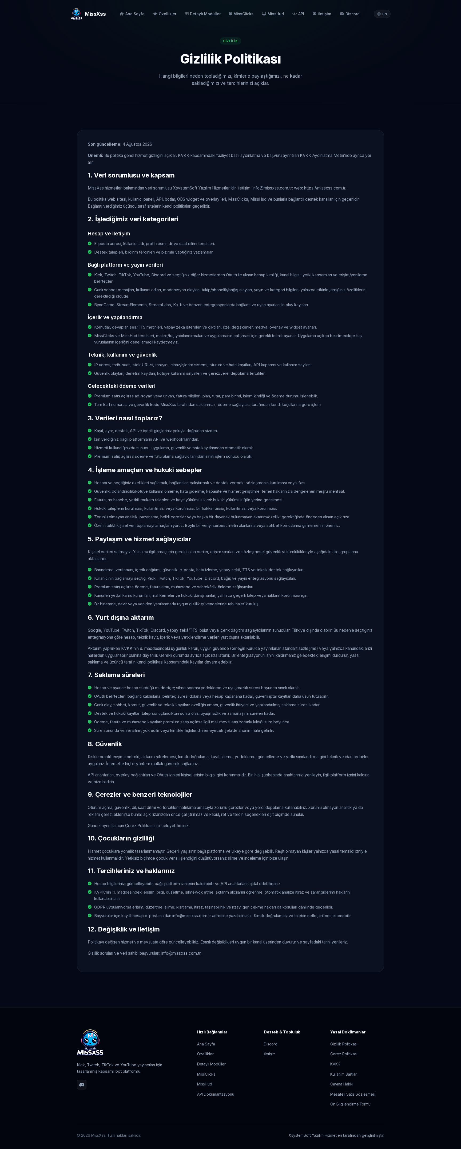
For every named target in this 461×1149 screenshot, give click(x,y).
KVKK (335, 1064)
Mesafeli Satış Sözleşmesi (353, 1094)
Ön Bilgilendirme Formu (350, 1104)
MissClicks (243, 13)
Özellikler (167, 13)
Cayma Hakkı (341, 1084)
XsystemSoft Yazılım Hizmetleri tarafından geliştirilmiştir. (336, 1135)
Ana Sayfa (135, 13)
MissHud (276, 13)
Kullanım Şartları (343, 1074)
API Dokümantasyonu (215, 1094)
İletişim (324, 13)
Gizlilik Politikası (343, 1044)
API (301, 13)
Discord (352, 13)
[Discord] (81, 1084)
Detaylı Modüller (205, 13)
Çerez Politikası (343, 1054)
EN (384, 14)
